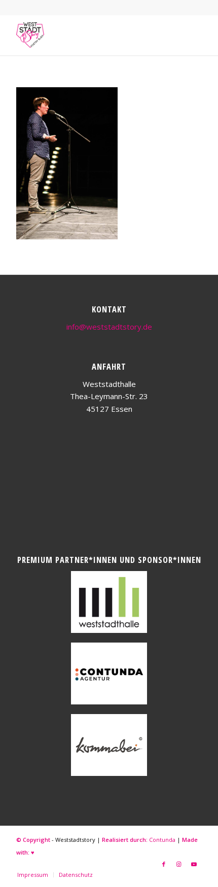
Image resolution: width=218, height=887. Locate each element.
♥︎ (32, 852)
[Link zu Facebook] (163, 864)
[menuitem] (32, 874)
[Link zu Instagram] (179, 864)
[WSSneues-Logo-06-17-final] (90, 35)
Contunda (162, 839)
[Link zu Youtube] (194, 864)
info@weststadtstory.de (109, 327)
